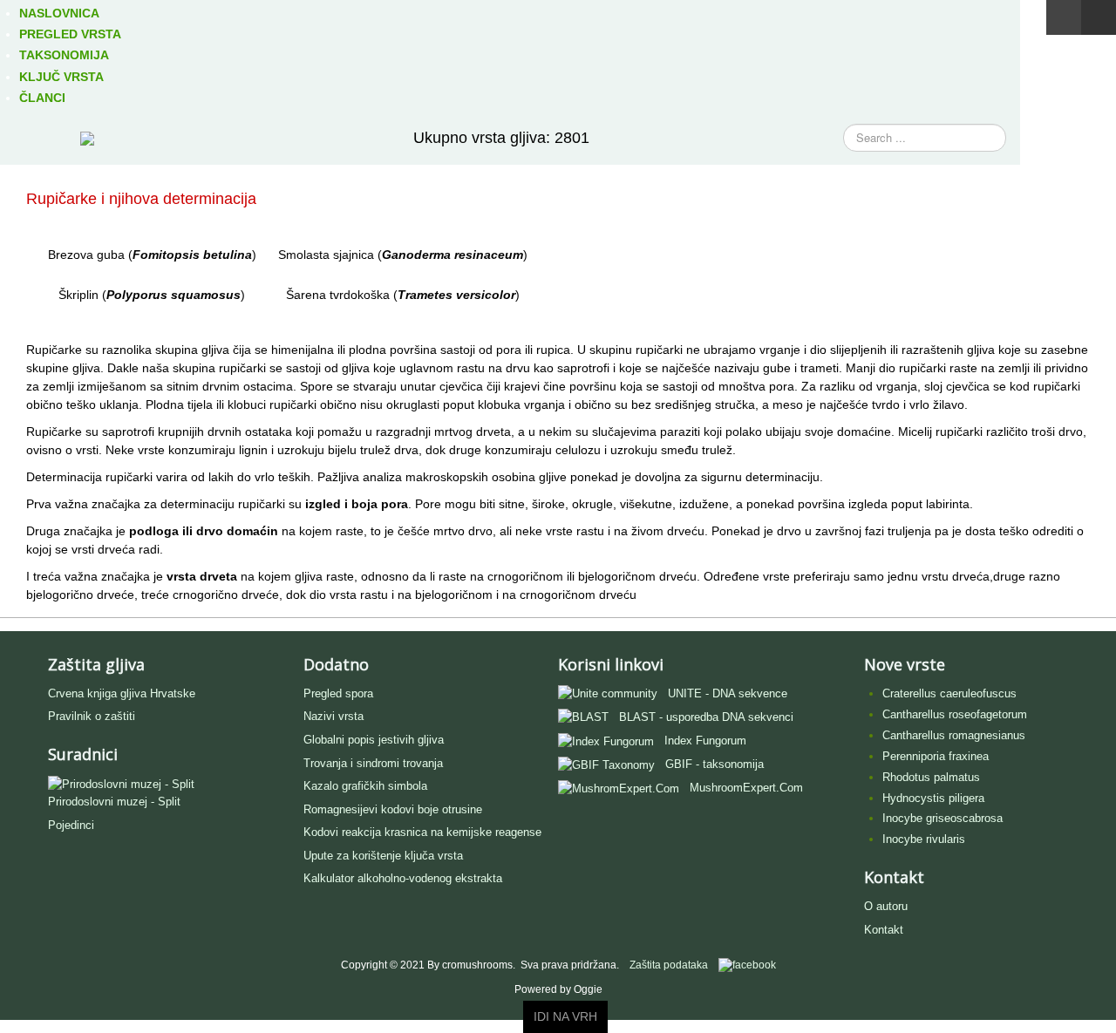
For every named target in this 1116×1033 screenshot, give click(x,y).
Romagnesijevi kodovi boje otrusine (392, 809)
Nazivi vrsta (333, 716)
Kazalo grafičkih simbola (365, 785)
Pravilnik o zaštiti (91, 716)
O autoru (886, 906)
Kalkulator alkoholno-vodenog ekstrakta (402, 878)
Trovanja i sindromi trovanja (373, 763)
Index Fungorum (705, 740)
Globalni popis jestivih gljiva (373, 739)
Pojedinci (71, 825)
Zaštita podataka (668, 965)
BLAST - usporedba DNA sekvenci (706, 717)
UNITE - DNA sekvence (727, 693)
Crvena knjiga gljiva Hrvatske (121, 693)
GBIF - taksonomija (714, 764)
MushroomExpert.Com (746, 787)
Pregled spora (338, 693)
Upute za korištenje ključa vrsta (383, 855)
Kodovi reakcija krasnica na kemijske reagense (422, 832)
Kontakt (883, 929)
